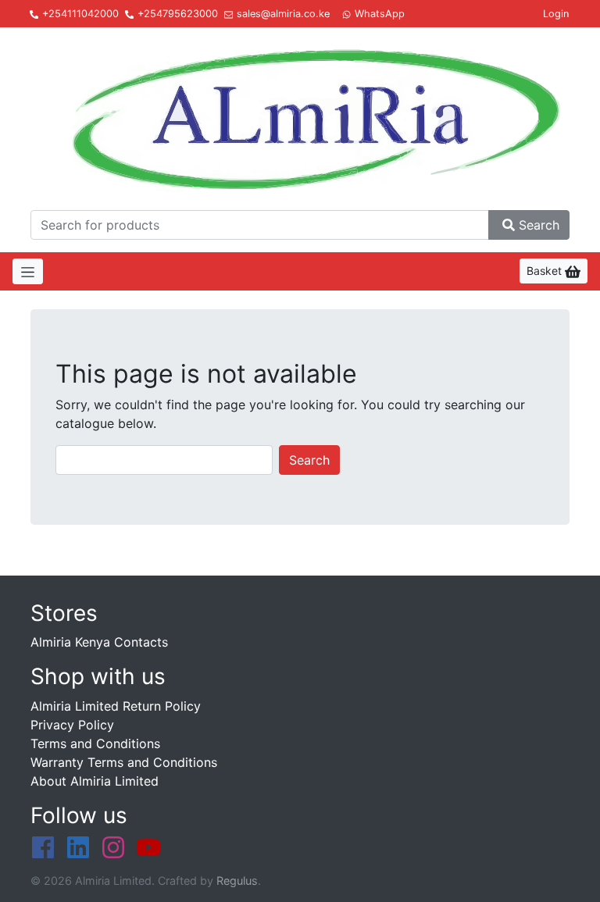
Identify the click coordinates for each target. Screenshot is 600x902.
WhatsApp (380, 14)
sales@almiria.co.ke (283, 14)
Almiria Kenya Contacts (99, 642)
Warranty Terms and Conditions (123, 762)
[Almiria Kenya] (300, 116)
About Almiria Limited (94, 781)
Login (556, 14)
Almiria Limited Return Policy (115, 706)
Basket (546, 270)
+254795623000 (178, 14)
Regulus (237, 880)
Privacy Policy (72, 725)
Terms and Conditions (95, 743)
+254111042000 (80, 14)
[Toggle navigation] (27, 271)
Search (539, 225)
